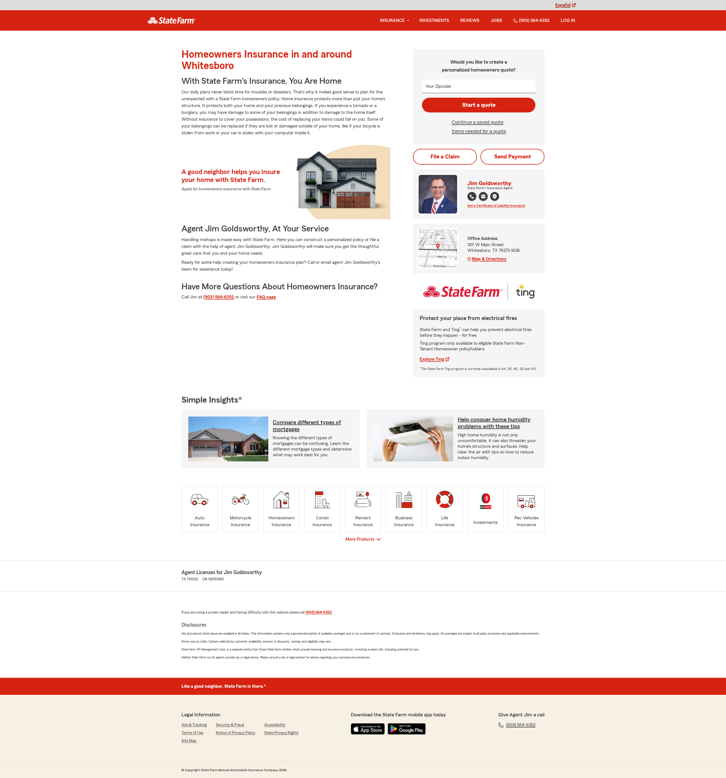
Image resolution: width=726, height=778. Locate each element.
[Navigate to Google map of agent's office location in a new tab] (494, 196)
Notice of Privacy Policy (235, 733)
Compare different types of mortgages (307, 426)
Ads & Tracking (194, 725)
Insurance (392, 20)
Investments (434, 20)
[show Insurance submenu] (407, 20)
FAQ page (266, 297)
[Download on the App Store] (368, 729)
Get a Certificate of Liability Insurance (496, 205)
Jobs (496, 20)
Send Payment (512, 157)
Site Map (189, 741)
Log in (568, 20)
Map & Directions (489, 259)
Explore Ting (432, 359)
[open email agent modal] (483, 197)
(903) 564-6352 (534, 20)
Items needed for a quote (479, 131)
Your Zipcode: (438, 86)
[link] (171, 20)
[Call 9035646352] (471, 196)
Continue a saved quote (477, 122)
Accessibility (274, 725)
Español (563, 5)
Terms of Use (192, 733)
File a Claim (445, 157)
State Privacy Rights (281, 733)
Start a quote (478, 105)
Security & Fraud (230, 725)
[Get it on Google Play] (407, 729)
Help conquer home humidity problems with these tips (494, 423)
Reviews (469, 20)
